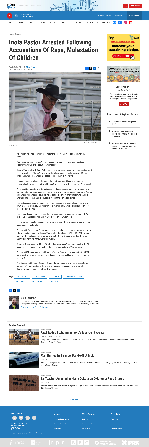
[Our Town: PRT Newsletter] (123, 74)
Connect (11, 23)
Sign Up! (124, 104)
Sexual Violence (37, 281)
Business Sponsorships (61, 419)
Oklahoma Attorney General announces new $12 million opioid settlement (125, 133)
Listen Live (85, 419)
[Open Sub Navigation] (16, 23)
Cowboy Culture (39, 276)
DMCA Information (88, 414)
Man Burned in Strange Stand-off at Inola (68, 355)
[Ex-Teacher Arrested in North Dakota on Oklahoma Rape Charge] (24, 383)
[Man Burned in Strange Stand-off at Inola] (24, 360)
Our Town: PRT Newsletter (124, 88)
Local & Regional (15, 34)
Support (104, 23)
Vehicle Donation (117, 429)
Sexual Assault (21, 281)
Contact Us (57, 429)
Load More (74, 400)
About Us (57, 414)
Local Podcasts (87, 424)
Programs (78, 23)
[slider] (19, 16)
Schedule (91, 23)
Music (52, 23)
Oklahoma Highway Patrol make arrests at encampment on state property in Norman (124, 145)
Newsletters (86, 429)
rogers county (54, 281)
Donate (136, 6)
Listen (33, 23)
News (43, 23)
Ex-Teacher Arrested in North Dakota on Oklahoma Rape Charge (82, 378)
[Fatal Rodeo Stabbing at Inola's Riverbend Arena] (24, 337)
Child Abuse (55, 276)
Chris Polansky (31, 67)
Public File (114, 419)
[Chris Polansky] (14, 302)
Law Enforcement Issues (73, 276)
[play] (9, 16)
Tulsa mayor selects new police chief (124, 122)
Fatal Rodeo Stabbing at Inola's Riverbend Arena (72, 332)
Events (22, 23)
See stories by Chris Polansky (34, 307)
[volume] (16, 15)
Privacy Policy (115, 414)
